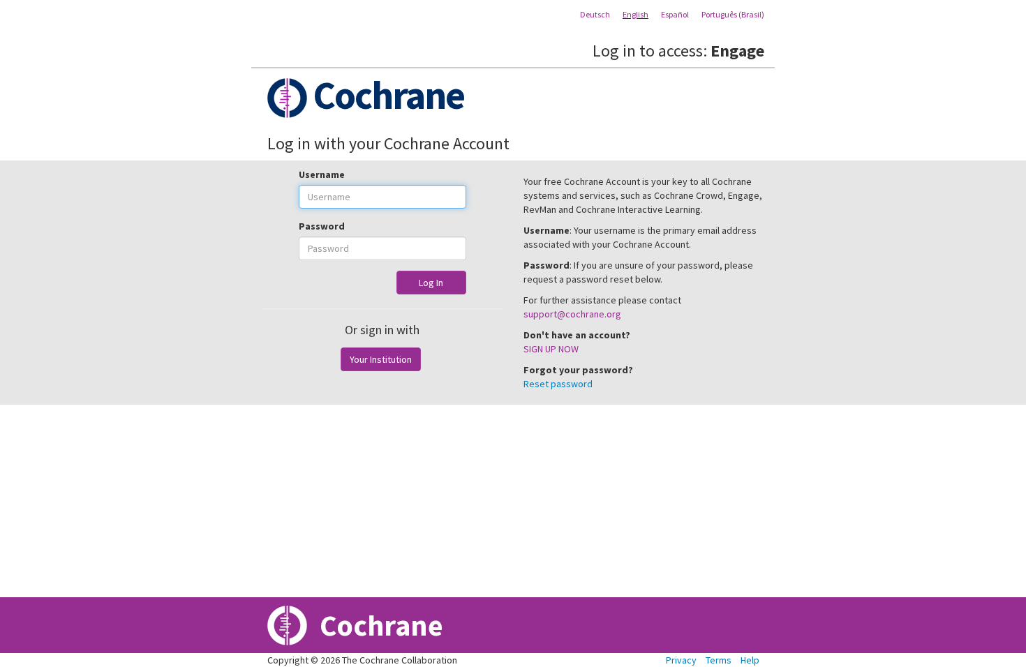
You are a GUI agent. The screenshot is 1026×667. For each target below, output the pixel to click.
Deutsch (595, 14)
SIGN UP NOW (551, 349)
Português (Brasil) (732, 14)
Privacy (681, 660)
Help (750, 660)
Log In (431, 282)
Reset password (558, 383)
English (635, 14)
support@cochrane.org (572, 314)
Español (675, 14)
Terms (718, 660)
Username (322, 174)
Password (322, 226)
